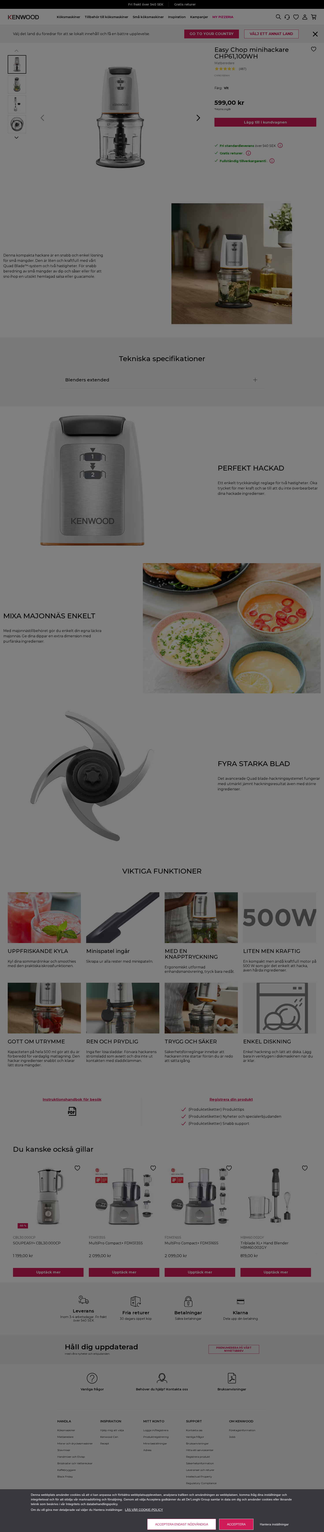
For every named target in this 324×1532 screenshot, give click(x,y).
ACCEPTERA (236, 1524)
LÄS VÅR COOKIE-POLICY (144, 1509)
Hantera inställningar (274, 1524)
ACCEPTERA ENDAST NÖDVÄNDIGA (181, 1524)
